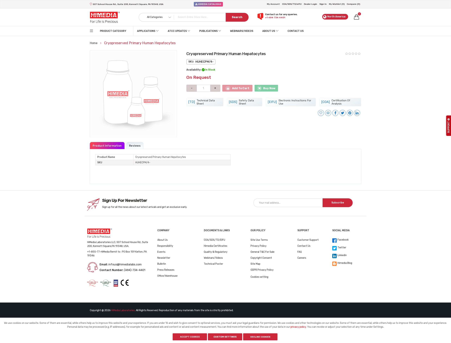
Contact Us (296, 31)
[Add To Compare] (328, 113)
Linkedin (342, 255)
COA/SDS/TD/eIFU (292, 4)
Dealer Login (310, 4)
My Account (273, 4)
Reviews (135, 145)
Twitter (342, 247)
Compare (353, 4)
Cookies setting (259, 276)
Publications (208, 31)
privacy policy (298, 326)
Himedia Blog (345, 263)
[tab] (107, 145)
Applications (146, 31)
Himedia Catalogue (209, 4)
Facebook (343, 239)
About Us (268, 31)
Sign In (323, 4)
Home (94, 43)
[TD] (201, 102)
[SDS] (241, 102)
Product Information (107, 145)
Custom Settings (225, 336)
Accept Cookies (190, 336)
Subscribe (337, 202)
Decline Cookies (260, 337)
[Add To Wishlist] (321, 113)
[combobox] (194, 17)
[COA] (335, 102)
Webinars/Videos (241, 31)
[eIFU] (289, 102)
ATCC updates (177, 31)
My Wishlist (337, 4)
